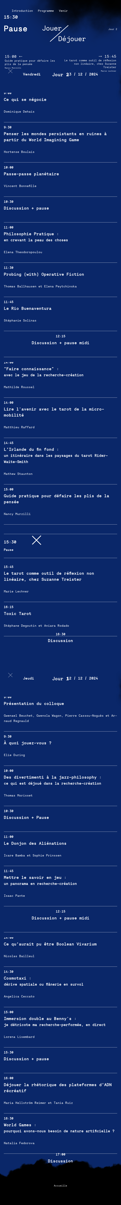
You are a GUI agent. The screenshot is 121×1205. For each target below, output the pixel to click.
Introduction (22, 10)
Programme (46, 10)
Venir (63, 10)
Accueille (60, 1185)
